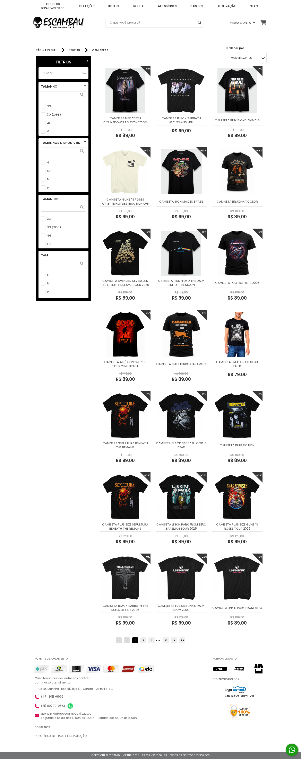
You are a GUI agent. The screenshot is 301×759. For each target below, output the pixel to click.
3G (49, 106)
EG (49, 244)
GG (49, 171)
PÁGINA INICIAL (46, 50)
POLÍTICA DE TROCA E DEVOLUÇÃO (61, 736)
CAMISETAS (100, 50)
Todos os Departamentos (52, 6)
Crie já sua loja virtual (239, 696)
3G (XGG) (54, 115)
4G (49, 123)
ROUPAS (74, 50)
